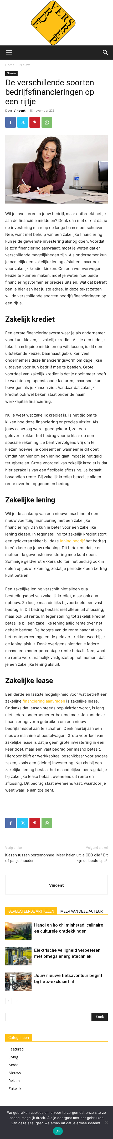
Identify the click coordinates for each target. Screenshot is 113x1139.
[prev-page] (8, 1001)
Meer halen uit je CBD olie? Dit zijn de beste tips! (82, 858)
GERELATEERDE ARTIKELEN (31, 911)
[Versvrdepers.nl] (56, 22)
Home (9, 65)
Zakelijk (14, 1088)
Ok (57, 1131)
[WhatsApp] (47, 122)
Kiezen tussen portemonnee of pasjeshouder (29, 858)
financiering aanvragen (44, 701)
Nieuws (24, 65)
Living (13, 1056)
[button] (9, 52)
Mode (13, 1064)
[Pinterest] (34, 122)
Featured (16, 1049)
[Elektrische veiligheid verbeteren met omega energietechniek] (18, 956)
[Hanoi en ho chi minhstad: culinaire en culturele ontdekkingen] (18, 931)
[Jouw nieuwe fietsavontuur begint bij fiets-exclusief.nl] (18, 981)
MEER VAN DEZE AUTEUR (81, 911)
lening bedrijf (72, 540)
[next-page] (17, 1001)
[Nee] (106, 1122)
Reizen (14, 1080)
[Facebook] (10, 122)
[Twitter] (22, 122)
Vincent (19, 110)
